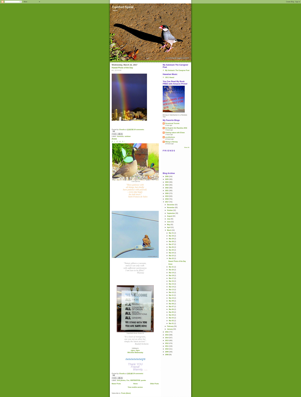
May (168, 224)
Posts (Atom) (126, 393)
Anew (114, 139)
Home (135, 384)
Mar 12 (171, 292)
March (169, 230)
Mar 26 (171, 247)
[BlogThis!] (115, 134)
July (169, 219)
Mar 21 (171, 267)
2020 (167, 193)
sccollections (170, 137)
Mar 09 (171, 301)
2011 (167, 346)
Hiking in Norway (171, 142)
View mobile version (135, 387)
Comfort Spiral (122, 7)
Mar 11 (171, 295)
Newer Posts (116, 384)
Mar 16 (171, 281)
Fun (128, 380)
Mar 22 (171, 258)
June (169, 222)
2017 (167, 202)
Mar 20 (171, 270)
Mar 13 (171, 289)
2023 (167, 185)
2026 (167, 176)
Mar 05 (171, 312)
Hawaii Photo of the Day (122, 68)
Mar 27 (171, 244)
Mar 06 (171, 309)
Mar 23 (171, 255)
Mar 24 (171, 253)
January (170, 329)
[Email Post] (135, 131)
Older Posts (154, 384)
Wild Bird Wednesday (135, 352)
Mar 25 (171, 250)
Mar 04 (171, 315)
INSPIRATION (135, 380)
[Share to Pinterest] (122, 134)
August (170, 216)
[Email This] (113, 134)
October (170, 210)
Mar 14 (171, 287)
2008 (167, 354)
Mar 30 (171, 236)
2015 (167, 335)
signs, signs (135, 350)
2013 (167, 340)
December (171, 205)
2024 (167, 182)
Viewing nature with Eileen (175, 132)
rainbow (128, 136)
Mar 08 (171, 304)
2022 (167, 188)
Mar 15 (171, 284)
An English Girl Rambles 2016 (176, 128)
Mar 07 (171, 306)
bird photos (121, 380)
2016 (167, 332)
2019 (167, 196)
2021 (167, 190)
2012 (167, 343)
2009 (167, 352)
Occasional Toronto (172, 123)
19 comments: (138, 373)
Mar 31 (171, 233)
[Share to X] (117, 134)
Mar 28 (171, 241)
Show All (186, 147)
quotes (143, 380)
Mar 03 (171, 318)
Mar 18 (171, 275)
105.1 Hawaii (169, 77)
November (171, 207)
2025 (167, 179)
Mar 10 (171, 298)
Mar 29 (171, 239)
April (169, 227)
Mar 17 (171, 278)
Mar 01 (171, 323)
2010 (167, 349)
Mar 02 (171, 321)
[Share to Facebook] (119, 134)
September (171, 213)
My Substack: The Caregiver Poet (177, 70)
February (170, 326)
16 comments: (139, 129)
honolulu (120, 136)
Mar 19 (171, 273)
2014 (167, 338)
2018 (167, 199)
